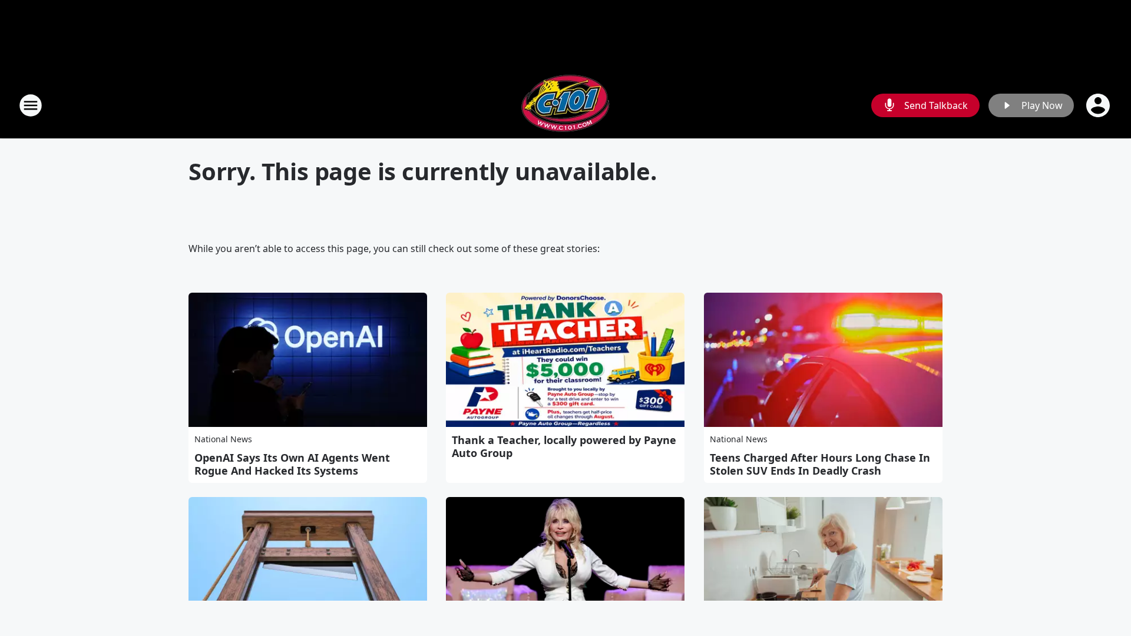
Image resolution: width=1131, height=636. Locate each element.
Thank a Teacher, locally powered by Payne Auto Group (564, 446)
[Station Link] (565, 105)
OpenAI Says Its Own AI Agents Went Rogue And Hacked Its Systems (292, 464)
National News (223, 439)
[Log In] (1099, 105)
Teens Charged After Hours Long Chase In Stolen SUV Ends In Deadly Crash (820, 464)
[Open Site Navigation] (30, 105)
